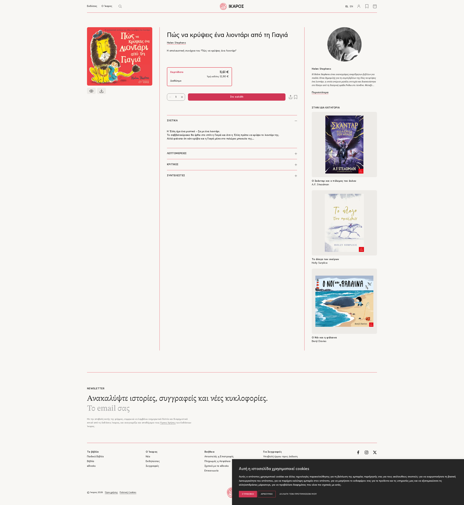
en (351, 6)
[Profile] (359, 6)
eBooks (91, 466)
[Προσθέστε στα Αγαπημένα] (295, 97)
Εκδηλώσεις (153, 461)
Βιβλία (90, 461)
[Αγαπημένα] (367, 6)
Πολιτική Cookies (128, 492)
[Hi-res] (101, 91)
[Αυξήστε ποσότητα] (182, 97)
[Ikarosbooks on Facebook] (358, 452)
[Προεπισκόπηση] (91, 91)
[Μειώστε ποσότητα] (170, 97)
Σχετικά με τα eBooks (216, 466)
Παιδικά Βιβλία (95, 456)
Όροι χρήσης (111, 492)
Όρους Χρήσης (167, 423)
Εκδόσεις (92, 6)
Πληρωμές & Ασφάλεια (217, 461)
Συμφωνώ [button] (248, 494)
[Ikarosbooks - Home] (232, 6)
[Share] (290, 97)
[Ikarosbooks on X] (375, 452)
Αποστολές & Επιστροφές (219, 456)
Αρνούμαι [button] (267, 494)
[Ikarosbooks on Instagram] (366, 452)
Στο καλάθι (236, 97)
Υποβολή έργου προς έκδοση (280, 456)
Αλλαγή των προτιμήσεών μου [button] (298, 494)
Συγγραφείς (152, 466)
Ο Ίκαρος (107, 6)
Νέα (148, 456)
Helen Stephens (176, 43)
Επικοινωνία (211, 471)
